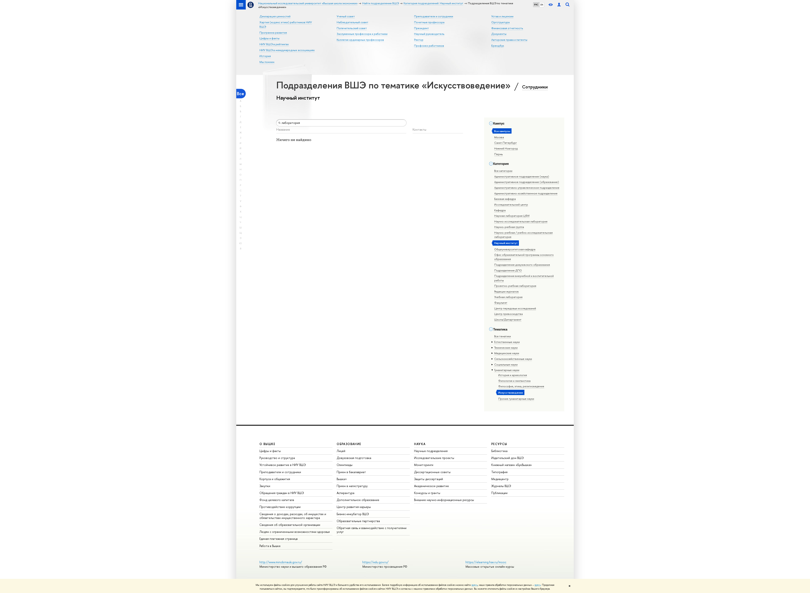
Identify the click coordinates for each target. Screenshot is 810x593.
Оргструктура (500, 22)
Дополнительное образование (358, 500)
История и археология (512, 375)
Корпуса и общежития (274, 479)
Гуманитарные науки (506, 370)
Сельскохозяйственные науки (513, 359)
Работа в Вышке (270, 546)
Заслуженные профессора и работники (362, 34)
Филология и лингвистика (514, 381)
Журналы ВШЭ (501, 486)
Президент (421, 28)
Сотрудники (535, 87)
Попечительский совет (352, 28)
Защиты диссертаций (428, 479)
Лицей (341, 451)
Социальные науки (506, 364)
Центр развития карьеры (354, 507)
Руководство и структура (277, 458)
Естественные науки (507, 342)
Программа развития (273, 32)
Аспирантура (345, 493)
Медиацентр (500, 479)
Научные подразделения (431, 451)
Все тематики (502, 336)
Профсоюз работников (429, 45)
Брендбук (497, 45)
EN (541, 4)
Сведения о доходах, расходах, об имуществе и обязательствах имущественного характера (292, 516)
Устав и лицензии (502, 16)
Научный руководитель (429, 34)
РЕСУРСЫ (499, 444)
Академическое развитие (431, 486)
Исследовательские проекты (434, 458)
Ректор (418, 40)
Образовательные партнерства (358, 521)
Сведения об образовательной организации (289, 525)
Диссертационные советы (432, 472)
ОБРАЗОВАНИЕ (349, 444)
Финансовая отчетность (507, 28)
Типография (499, 472)
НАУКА (420, 444)
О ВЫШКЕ (267, 444)
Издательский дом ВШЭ (507, 458)
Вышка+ (342, 479)
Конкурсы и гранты (427, 493)
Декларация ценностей (274, 16)
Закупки (264, 486)
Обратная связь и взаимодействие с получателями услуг (371, 530)
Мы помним (266, 62)
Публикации (499, 493)
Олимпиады (344, 465)
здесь (474, 585)
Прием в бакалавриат (351, 472)
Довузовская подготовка (354, 458)
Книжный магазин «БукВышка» (511, 465)
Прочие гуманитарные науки (516, 399)
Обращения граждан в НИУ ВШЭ (281, 493)
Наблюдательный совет (352, 22)
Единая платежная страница (278, 539)
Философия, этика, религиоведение (521, 386)
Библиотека (499, 451)
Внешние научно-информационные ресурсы (444, 500)
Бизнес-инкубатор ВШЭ (353, 514)
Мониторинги (423, 465)
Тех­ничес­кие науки (506, 347)
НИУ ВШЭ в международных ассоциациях (287, 50)
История (265, 56)
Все (240, 94)
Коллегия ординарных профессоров (360, 40)
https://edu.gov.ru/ (375, 562)
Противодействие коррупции (280, 507)
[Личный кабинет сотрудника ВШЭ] (559, 4)
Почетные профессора (429, 22)
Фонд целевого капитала (276, 500)
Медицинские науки (506, 353)
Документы (498, 34)
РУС (536, 4)
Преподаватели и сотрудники (433, 16)
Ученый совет (346, 16)
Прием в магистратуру (352, 486)
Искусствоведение (510, 392)
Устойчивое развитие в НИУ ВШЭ (282, 465)
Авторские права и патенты (509, 40)
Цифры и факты (269, 38)
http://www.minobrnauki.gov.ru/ (280, 562)
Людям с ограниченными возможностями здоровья (294, 532)
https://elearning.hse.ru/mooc (486, 562)
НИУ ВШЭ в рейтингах (274, 44)
